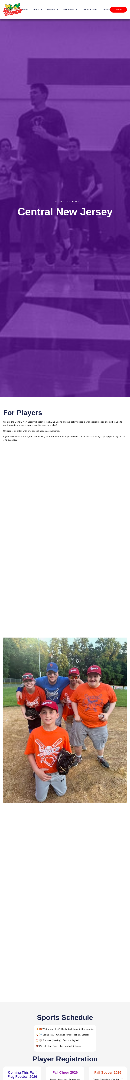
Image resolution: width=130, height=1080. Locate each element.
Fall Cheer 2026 (65, 1072)
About (36, 9)
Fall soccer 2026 (107, 1072)
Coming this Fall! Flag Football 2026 (22, 1074)
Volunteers (68, 9)
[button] (7, 721)
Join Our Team (89, 9)
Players (51, 9)
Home (25, 9)
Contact (106, 9)
